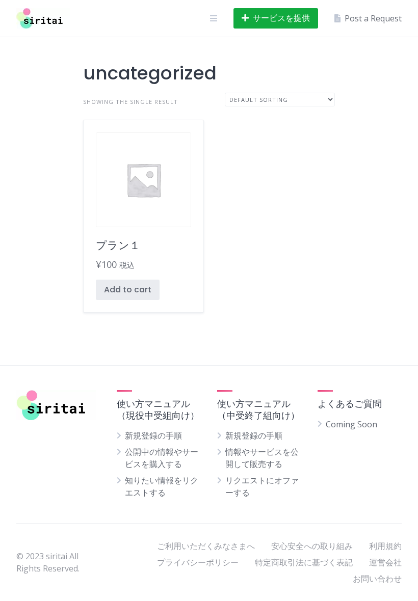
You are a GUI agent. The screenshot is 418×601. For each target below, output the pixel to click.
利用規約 (385, 546)
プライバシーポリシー (198, 562)
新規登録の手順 (153, 435)
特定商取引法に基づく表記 (304, 562)
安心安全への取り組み (312, 546)
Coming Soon (351, 424)
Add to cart (127, 289)
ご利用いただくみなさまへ (206, 546)
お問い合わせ (377, 578)
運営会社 (385, 562)
